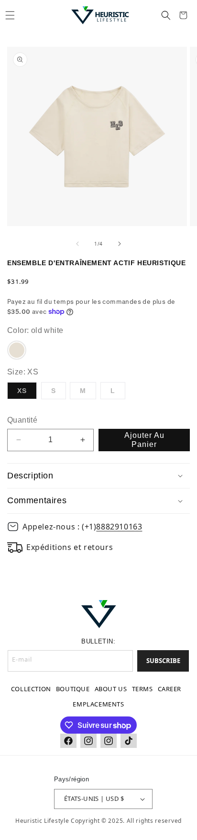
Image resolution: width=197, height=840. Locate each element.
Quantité (22, 420)
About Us (111, 688)
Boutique (73, 688)
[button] (10, 15)
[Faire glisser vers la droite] (119, 243)
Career (170, 688)
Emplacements (98, 704)
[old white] (16, 350)
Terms (142, 688)
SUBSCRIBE (163, 660)
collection (31, 688)
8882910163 (119, 526)
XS (22, 390)
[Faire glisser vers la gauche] (77, 243)
